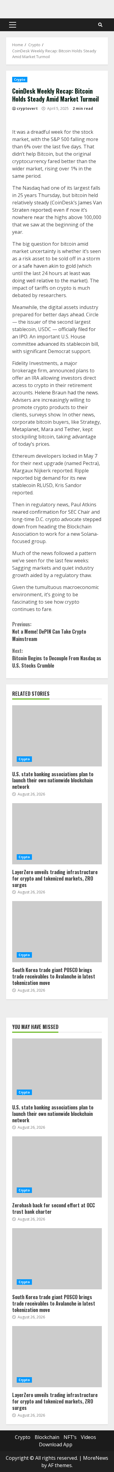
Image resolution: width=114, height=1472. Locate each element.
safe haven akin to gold (49, 266)
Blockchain (47, 1437)
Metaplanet (25, 429)
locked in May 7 (79, 456)
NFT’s (70, 1437)
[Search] (100, 25)
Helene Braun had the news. (67, 392)
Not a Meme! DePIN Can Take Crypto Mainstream (49, 631)
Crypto (20, 79)
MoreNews (95, 1458)
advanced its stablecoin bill (67, 344)
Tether (72, 429)
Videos (88, 1437)
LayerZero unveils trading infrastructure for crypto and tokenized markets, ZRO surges (57, 833)
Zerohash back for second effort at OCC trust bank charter (57, 1167)
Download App (55, 1444)
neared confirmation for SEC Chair (51, 512)
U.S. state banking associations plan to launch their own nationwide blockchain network (57, 735)
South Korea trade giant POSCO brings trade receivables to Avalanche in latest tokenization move (57, 931)
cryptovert (27, 108)
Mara (47, 429)
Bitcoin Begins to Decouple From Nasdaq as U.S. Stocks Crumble (56, 658)
